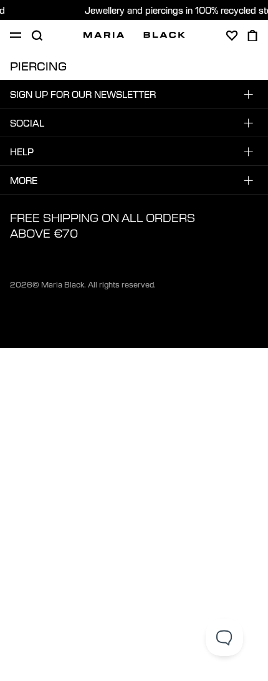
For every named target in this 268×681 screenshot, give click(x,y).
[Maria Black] (134, 35)
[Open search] (36, 35)
